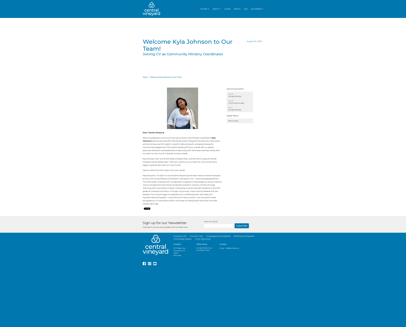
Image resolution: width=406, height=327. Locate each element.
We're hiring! (233, 121)
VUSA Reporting (202, 239)
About (216, 9)
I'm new (203, 9)
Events (237, 9)
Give (246, 9)
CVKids (227, 9)
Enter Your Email (210, 222)
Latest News (232, 116)
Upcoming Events (235, 89)
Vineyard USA (180, 236)
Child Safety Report (182, 239)
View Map (177, 255)
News (145, 77)
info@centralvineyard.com (232, 248)
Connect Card (196, 236)
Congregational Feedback (218, 236)
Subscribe (241, 225)
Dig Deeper (256, 9)
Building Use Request (244, 236)
